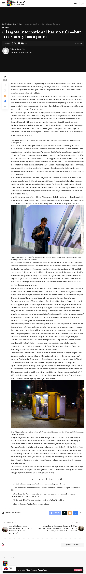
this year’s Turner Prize (68, 301)
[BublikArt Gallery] (16, 3)
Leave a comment (73, 545)
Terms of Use (42, 570)
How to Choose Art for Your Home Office (31, 504)
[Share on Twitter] (15, 43)
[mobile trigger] (4, 3)
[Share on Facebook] (12, 43)
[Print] (22, 43)
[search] (71, 3)
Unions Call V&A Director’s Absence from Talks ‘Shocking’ (38, 500)
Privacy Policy (30, 570)
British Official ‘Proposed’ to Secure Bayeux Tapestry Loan (39, 484)
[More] (25, 43)
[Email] (18, 43)
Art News (5, 27)
